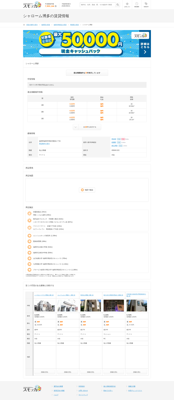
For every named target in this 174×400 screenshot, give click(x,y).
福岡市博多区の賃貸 (60, 25)
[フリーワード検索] (117, 4)
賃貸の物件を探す (32, 25)
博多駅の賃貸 (74, 25)
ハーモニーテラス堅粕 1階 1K (44, 295)
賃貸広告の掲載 (59, 390)
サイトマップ (83, 395)
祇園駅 (114, 142)
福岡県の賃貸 (45, 25)
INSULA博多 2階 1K (87, 295)
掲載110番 (131, 386)
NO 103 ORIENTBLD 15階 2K (113, 295)
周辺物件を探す (44, 144)
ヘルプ (56, 395)
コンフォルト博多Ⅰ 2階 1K (66, 295)
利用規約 (82, 386)
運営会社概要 (58, 386)
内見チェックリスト (135, 390)
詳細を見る (44, 372)
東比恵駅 (115, 146)
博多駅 (114, 139)
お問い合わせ (83, 390)
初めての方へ (108, 390)
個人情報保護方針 (109, 386)
